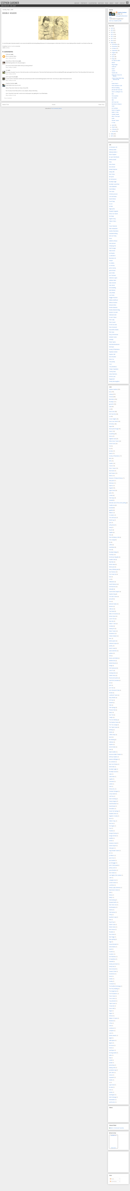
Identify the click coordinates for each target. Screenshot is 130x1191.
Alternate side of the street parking (117, 502)
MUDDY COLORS (113, 312)
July (113, 54)
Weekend (111, 1020)
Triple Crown (112, 1003)
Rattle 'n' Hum (115, 112)
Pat (7, 70)
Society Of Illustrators (114, 349)
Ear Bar (111, 451)
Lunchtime (111, 885)
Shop (116, 3)
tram (110, 1089)
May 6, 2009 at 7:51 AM (11, 95)
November (115, 46)
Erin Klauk (111, 216)
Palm (110, 705)
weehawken (112, 1099)
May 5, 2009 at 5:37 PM (11, 80)
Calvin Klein (112, 776)
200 (110, 655)
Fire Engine (111, 826)
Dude (113, 106)
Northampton (112, 907)
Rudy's (110, 712)
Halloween (111, 581)
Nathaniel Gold (112, 315)
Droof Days (112, 201)
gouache (111, 404)
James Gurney (112, 268)
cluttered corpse (113, 643)
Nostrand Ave (112, 586)
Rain (110, 919)
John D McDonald (113, 865)
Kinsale (111, 692)
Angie (110, 426)
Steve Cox (111, 359)
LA (109, 409)
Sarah (110, 949)
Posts (112, 1179)
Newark (111, 702)
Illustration (93, 3)
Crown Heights (112, 419)
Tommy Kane (112, 371)
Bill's (110, 458)
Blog (106, 3)
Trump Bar (111, 1006)
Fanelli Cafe (114, 72)
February (114, 129)
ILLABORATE (112, 255)
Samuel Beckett (113, 944)
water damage (112, 1097)
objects (111, 485)
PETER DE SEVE (113, 324)
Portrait (111, 396)
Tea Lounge (112, 539)
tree (110, 601)
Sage (110, 941)
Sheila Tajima (112, 342)
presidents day (112, 1070)
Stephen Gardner (10, 3)
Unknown (8, 54)
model (110, 1060)
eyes (110, 522)
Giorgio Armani (112, 835)
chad (110, 1025)
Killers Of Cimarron (113, 613)
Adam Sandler (112, 752)
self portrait (112, 525)
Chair (110, 786)
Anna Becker (112, 167)
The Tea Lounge (113, 724)
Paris (110, 535)
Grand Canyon (112, 845)
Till (109, 446)
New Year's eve (113, 904)
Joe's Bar (111, 687)
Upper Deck (112, 490)
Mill (110, 892)
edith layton (112, 1040)
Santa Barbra (112, 946)
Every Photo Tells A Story (12, 61)
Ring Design (115, 64)
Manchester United (113, 890)
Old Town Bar (115, 102)
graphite (111, 510)
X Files (110, 1023)
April (113, 125)
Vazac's (111, 431)
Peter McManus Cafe (117, 85)
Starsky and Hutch (113, 964)
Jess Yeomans (112, 275)
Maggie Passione (113, 297)
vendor (110, 1092)
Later (110, 877)
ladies (110, 1055)
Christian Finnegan (113, 791)
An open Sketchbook (114, 157)
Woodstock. (112, 633)
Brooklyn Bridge (113, 552)
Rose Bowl (111, 934)
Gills (113, 100)
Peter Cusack (112, 322)
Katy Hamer (112, 285)
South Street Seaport (114, 591)
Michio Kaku (112, 564)
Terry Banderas (113, 366)
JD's (110, 853)
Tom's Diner (112, 998)
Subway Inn (112, 628)
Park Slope (111, 498)
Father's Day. (112, 821)
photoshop (111, 1065)
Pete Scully (111, 319)
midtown (111, 742)
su (109, 1082)
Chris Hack (111, 191)
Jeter (110, 685)
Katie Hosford (112, 282)
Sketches (101, 3)
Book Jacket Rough (113, 428)
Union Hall (111, 1008)
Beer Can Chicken (113, 764)
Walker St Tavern (113, 1018)
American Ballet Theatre (115, 754)
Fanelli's (111, 463)
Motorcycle (112, 567)
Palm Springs (112, 707)
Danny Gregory (112, 801)
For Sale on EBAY (116, 60)
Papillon (111, 532)
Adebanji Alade (112, 149)
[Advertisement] (118, 1161)
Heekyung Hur (112, 246)
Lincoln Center (112, 882)
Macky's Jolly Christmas (114, 887)
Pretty (110, 914)
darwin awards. (112, 1035)
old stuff (111, 599)
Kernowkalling (112, 287)
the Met (111, 1087)
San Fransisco (112, 572)
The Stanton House (114, 722)
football (111, 500)
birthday (111, 729)
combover (111, 1028)
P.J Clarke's (111, 515)
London (111, 495)
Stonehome (112, 974)
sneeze (111, 1075)
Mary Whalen (112, 697)
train (110, 749)
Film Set (111, 823)
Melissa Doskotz (113, 302)
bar (110, 542)
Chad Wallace (112, 189)
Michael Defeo (112, 305)
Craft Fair (111, 796)
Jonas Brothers (112, 870)
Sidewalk (111, 589)
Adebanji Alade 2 (113, 152)
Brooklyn (111, 401)
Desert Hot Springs (113, 811)
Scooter (111, 951)
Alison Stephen (112, 154)
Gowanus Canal (113, 843)
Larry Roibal (112, 292)
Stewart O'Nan (112, 971)
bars (110, 391)
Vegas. (110, 1013)
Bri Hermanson (112, 179)
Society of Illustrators (114, 456)
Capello (111, 779)
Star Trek (111, 715)
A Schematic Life (113, 147)
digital (110, 1038)
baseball (111, 507)
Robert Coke (112, 924)
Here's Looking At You (117, 91)
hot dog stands (112, 1052)
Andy (110, 162)
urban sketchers (113, 650)
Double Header (115, 114)
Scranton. (111, 954)
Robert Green (112, 927)
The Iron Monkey (113, 719)
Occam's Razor (112, 317)
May (113, 58)
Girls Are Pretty (112, 236)
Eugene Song (112, 218)
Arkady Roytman (113, 169)
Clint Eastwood (112, 668)
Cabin (110, 774)
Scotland (111, 626)
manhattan (111, 547)
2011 (112, 38)
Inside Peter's (115, 83)
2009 (112, 42)
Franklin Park (112, 559)
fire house (111, 1045)
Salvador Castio (113, 337)
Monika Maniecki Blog (114, 310)
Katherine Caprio (113, 278)
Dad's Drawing (112, 798)
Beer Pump (112, 174)
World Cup (111, 520)
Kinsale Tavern (115, 120)
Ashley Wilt (111, 172)
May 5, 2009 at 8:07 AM (11, 58)
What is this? (113, 1147)
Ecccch (110, 204)
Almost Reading (115, 87)
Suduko (111, 978)
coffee (110, 544)
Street (110, 976)
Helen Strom (112, 250)
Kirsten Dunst (112, 616)
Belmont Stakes (113, 604)
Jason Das (111, 858)
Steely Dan (111, 966)
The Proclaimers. (113, 993)
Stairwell (111, 961)
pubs (110, 493)
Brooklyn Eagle (112, 181)
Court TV (111, 670)
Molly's (110, 897)
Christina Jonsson (113, 194)
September (115, 50)
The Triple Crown (113, 727)
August (114, 52)
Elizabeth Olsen (113, 813)
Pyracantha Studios (113, 329)
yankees (111, 653)
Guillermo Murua (113, 241)
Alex (113, 94)
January (114, 131)
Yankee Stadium (113, 636)
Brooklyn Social (113, 771)
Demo (110, 436)
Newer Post (5, 104)
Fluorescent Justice (113, 678)
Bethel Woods (112, 663)
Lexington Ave (112, 880)
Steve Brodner (112, 356)
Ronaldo (111, 932)
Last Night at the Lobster (115, 875)
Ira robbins (111, 263)
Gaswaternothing (113, 233)
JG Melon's (111, 855)
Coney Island (112, 793)
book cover (112, 411)
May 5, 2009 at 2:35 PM (11, 74)
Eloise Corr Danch (113, 213)
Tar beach (111, 983)
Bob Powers (112, 473)
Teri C (110, 364)
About (111, 3)
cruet (110, 1033)
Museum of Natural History (115, 478)
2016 (112, 28)
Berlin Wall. (111, 766)
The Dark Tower (113, 596)
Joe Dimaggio (112, 863)
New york (111, 480)
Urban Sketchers (113, 374)
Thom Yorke (112, 996)
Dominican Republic (114, 557)
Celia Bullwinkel (113, 186)
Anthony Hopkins (113, 756)
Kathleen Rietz (112, 280)
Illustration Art (112, 258)
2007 (112, 136)
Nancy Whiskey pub (114, 569)
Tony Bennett (112, 1001)
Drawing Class (112, 673)
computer (111, 1030)
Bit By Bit (111, 176)
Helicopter (111, 848)
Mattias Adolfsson (113, 300)
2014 (112, 32)
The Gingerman (113, 991)
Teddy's (111, 717)
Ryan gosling (112, 939)
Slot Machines (112, 956)
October (114, 48)
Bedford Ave (112, 660)
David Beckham (113, 803)
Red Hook (111, 470)
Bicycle (110, 530)
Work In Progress (116, 110)
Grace (110, 238)
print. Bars (111, 1072)
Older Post (101, 104)
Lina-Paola (111, 295)
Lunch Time (112, 618)
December (114, 44)
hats (110, 576)
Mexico (111, 475)
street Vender (112, 747)
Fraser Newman (113, 226)
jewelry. (111, 645)
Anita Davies (112, 164)
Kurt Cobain (112, 872)
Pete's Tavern (112, 468)
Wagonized (112, 379)
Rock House (112, 929)
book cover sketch (113, 421)
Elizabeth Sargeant (113, 211)
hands (110, 1047)
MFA (110, 461)
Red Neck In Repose (117, 104)
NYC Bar (111, 700)
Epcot (110, 818)
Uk (109, 448)
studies (111, 1080)
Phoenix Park (112, 710)
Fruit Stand (111, 611)
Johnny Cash (112, 867)
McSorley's (111, 424)
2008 (112, 134)
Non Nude (114, 98)
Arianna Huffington (113, 759)
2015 (112, 30)
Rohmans (111, 483)
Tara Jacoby (112, 361)
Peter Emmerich (113, 327)
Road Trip (111, 922)
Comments (114, 1181)
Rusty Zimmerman (113, 334)
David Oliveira (112, 199)
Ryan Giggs (112, 937)
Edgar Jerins (112, 209)
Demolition (112, 808)
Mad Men (111, 562)
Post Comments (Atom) (56, 108)
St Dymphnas (112, 959)
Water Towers (112, 631)
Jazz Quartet (112, 860)
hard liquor (111, 1050)
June (113, 56)
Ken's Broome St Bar (114, 690)
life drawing (112, 739)
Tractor (111, 465)
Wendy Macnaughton (114, 381)
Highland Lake (112, 438)
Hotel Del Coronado (114, 680)
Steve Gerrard (112, 969)
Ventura (111, 1015)
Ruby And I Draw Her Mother (117, 75)
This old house (112, 517)
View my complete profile (115, 20)
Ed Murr (111, 206)
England (111, 488)
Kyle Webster (112, 290)
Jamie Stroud (112, 270)
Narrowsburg (112, 900)
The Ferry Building (113, 988)
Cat (110, 579)
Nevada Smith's (113, 902)
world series (112, 1102)
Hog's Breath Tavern (114, 850)
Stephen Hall (112, 354)
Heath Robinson (113, 584)
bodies (110, 732)
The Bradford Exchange (115, 986)
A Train (113, 122)
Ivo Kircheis (112, 265)
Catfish (110, 784)
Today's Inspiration (113, 369)
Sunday (111, 981)
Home (53, 104)
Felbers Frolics (112, 221)
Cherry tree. (112, 789)
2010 (112, 40)
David (113, 68)
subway (7, 47)
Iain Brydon (112, 253)
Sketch (113, 62)
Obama (111, 909)
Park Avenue (112, 912)
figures (110, 1043)
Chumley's (111, 554)
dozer (110, 737)
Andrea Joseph (112, 159)
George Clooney (113, 833)
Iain (110, 682)
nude (110, 406)
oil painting (111, 433)
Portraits (84, 3)
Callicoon (114, 66)
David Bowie (112, 806)
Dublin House (112, 675)
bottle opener (112, 641)
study (110, 527)
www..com (113, 1135)
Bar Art (76, 3)
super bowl (111, 1084)
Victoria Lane (112, 376)
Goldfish (111, 838)
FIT (110, 223)
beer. (110, 638)
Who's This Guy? (116, 116)
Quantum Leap (112, 917)
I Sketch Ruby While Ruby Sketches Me (118, 78)
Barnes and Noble (113, 658)
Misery (110, 895)
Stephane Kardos (113, 352)
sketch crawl (112, 648)
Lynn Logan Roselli (10, 76)
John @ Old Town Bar (117, 89)
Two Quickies (115, 96)
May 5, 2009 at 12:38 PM (11, 67)
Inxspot (111, 260)
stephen (111, 744)
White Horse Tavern (114, 441)
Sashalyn (111, 339)
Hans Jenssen (112, 243)
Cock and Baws (113, 196)
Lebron (113, 70)
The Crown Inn (112, 574)
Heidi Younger (112, 248)
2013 (112, 34)
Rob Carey (111, 332)
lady (110, 1057)
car (110, 416)
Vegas (110, 1011)
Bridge (110, 665)
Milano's (111, 512)
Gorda (110, 840)
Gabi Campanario (113, 228)
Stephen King (112, 594)
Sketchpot (111, 347)
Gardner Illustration (113, 231)
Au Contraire (115, 108)
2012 (112, 36)
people (110, 1062)
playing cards (112, 1067)
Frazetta (111, 830)
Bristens (111, 606)
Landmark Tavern (113, 695)
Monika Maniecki (113, 307)
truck (110, 549)
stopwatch (111, 1077)
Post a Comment (8, 98)
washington (112, 1094)
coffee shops (112, 734)
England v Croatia (113, 816)
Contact (122, 3)
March (113, 127)
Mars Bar (111, 621)
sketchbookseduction (114, 344)
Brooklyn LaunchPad (114, 184)
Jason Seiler (112, 273)
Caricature (111, 781)
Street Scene (112, 443)
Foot (110, 828)
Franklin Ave (112, 505)
